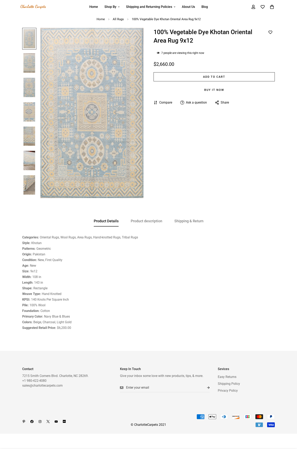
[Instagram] (40, 421)
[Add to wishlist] (270, 32)
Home (93, 7)
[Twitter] (48, 421)
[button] (272, 7)
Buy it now (214, 89)
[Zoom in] (134, 36)
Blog (204, 7)
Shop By (110, 7)
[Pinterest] (23, 421)
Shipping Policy (229, 384)
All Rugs (118, 19)
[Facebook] (32, 421)
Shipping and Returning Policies (149, 7)
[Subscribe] (205, 387)
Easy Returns (227, 377)
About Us (188, 7)
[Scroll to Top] (289, 427)
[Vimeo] (64, 421)
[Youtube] (56, 421)
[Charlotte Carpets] (33, 7)
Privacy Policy (228, 390)
